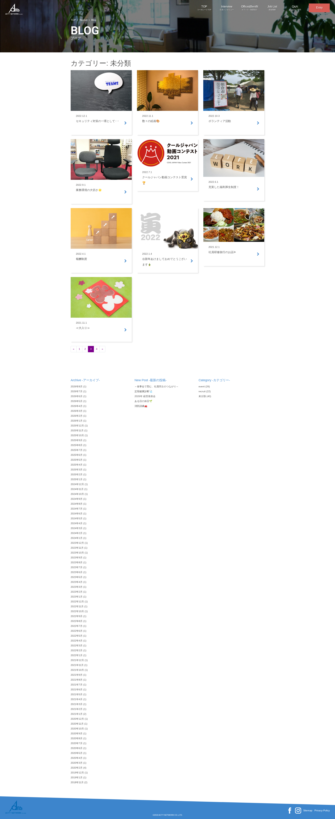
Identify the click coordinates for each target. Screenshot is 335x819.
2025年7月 (77, 450)
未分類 (202, 396)
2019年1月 (77, 777)
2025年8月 (77, 445)
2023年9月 (77, 557)
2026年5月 (77, 401)
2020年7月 (77, 743)
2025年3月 (77, 469)
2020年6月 (77, 748)
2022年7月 (77, 626)
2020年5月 (77, 753)
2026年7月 (77, 391)
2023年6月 (77, 572)
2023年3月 (77, 586)
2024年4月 (77, 523)
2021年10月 (77, 670)
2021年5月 (77, 694)
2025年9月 (77, 440)
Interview (227, 8)
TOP (204, 8)
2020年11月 (77, 723)
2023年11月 (77, 547)
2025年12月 (77, 425)
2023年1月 (77, 596)
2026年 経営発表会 (145, 396)
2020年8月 (77, 738)
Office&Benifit (249, 8)
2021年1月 (77, 714)
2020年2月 (77, 767)
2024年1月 (77, 538)
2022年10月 (77, 611)
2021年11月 (77, 665)
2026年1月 (77, 420)
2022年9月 (77, 616)
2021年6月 (77, 689)
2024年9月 (77, 498)
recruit (202, 391)
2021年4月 (77, 699)
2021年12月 (77, 660)
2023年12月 (77, 542)
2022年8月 (77, 621)
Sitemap (307, 810)
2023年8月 (77, 562)
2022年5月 (77, 635)
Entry (319, 7)
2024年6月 (77, 513)
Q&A (295, 8)
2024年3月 (77, 528)
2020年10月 (77, 728)
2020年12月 (77, 718)
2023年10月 (77, 552)
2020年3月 (77, 762)
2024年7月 (77, 508)
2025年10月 (77, 435)
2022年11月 (77, 606)
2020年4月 (77, 758)
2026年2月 (77, 415)
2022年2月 (77, 650)
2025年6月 (77, 454)
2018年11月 (77, 782)
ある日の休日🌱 (143, 401)
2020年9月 (77, 733)
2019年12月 (77, 772)
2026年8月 (77, 386)
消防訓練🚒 (141, 406)
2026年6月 (77, 396)
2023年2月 (77, 591)
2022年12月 (77, 601)
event (202, 386)
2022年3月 (77, 645)
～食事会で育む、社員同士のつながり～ (156, 386)
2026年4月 (77, 406)
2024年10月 (77, 494)
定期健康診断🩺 (143, 391)
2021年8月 (77, 679)
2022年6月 (77, 630)
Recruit (83, 20)
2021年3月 (77, 704)
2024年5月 (77, 518)
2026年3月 (77, 411)
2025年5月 (77, 459)
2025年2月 (77, 474)
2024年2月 (77, 533)
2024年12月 (77, 484)
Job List (272, 8)
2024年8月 (77, 503)
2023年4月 (77, 582)
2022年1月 (77, 655)
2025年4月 (77, 464)
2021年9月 (77, 674)
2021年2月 (77, 709)
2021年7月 (77, 684)
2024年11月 (77, 489)
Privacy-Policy (322, 810)
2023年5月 (77, 577)
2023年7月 (77, 567)
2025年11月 (77, 430)
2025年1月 (77, 479)
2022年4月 (77, 640)
